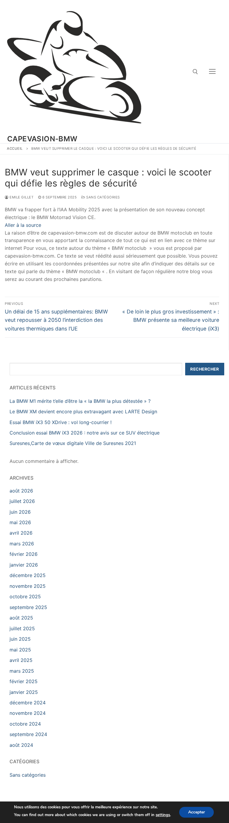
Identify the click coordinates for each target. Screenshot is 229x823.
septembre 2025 (28, 607)
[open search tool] (195, 71)
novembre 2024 (28, 713)
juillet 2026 (22, 501)
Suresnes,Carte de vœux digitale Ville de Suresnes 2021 (73, 443)
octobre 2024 (25, 724)
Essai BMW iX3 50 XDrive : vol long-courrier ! (61, 422)
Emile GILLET (21, 197)
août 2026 (21, 491)
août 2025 (21, 618)
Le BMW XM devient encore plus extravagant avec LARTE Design (83, 411)
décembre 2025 (28, 575)
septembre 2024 (28, 734)
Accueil (15, 148)
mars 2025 (22, 671)
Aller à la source (23, 225)
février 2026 (24, 554)
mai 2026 (20, 522)
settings (163, 815)
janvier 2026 (24, 565)
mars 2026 (22, 544)
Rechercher (204, 369)
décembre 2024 (28, 703)
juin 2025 (20, 639)
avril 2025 (21, 660)
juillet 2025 (22, 628)
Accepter (196, 812)
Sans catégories (102, 197)
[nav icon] (212, 71)
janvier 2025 (24, 692)
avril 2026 (21, 533)
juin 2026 (20, 512)
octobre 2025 (25, 596)
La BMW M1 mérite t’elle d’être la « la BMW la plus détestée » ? (80, 401)
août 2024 (21, 745)
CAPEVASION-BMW (42, 138)
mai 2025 (20, 650)
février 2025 (24, 681)
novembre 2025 (28, 586)
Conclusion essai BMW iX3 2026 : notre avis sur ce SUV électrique (85, 433)
